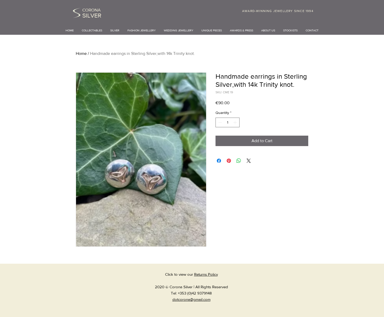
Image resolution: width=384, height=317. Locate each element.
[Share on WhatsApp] (239, 161)
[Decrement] (219, 122)
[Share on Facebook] (219, 161)
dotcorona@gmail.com (191, 299)
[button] (115, 30)
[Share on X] (249, 161)
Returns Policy (206, 274)
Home (81, 53)
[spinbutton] (227, 122)
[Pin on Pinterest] (229, 161)
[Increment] (235, 122)
